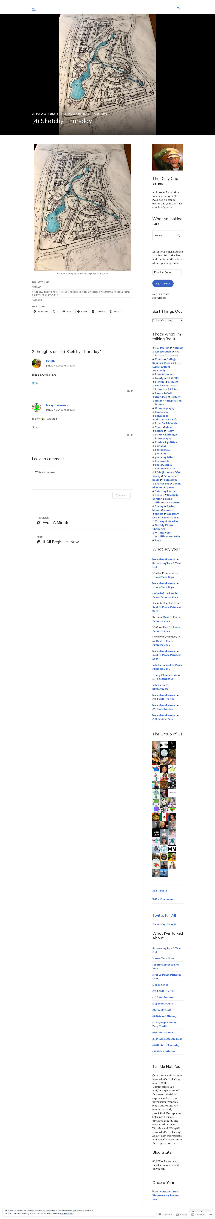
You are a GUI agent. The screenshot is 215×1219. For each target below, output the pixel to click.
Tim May (36, 287)
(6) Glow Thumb (162, 1032)
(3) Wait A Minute (163, 1051)
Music (169, 427)
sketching (52, 295)
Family (159, 378)
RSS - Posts (159, 890)
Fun (62, 114)
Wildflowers (163, 532)
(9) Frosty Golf (161, 1009)
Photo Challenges (166, 434)
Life (174, 419)
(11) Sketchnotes (162, 678)
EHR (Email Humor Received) (166, 366)
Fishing (160, 381)
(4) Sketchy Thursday (166, 1045)
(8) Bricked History (164, 1016)
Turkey (159, 521)
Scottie (159, 494)
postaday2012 (163, 453)
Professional (99, 114)
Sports (175, 502)
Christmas (171, 355)
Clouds (159, 359)
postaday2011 (163, 449)
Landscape (161, 411)
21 (34, 9)
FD (168, 378)
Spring (159, 506)
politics (172, 442)
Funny (159, 393)
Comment (121, 495)
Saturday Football (166, 491)
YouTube (174, 536)
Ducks (168, 362)
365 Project (162, 347)
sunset (159, 513)
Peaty (170, 430)
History (176, 396)
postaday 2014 (164, 457)
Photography (73, 114)
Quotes (170, 487)
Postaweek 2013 (165, 468)
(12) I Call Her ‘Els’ (163, 698)
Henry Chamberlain (165, 675)
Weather (172, 521)
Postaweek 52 (163, 464)
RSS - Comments (162, 899)
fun (36, 292)
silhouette (161, 502)
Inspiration (174, 400)
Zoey (158, 540)
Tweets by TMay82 (164, 924)
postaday (105, 292)
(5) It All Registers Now (167, 1038)
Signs (168, 498)
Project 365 (162, 483)
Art (177, 351)
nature (159, 430)
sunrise (168, 510)
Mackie (173, 423)
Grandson (161, 396)
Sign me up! (163, 283)
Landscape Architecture (54, 292)
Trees (175, 517)
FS (169, 389)
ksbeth (50, 360)
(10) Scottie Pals (162, 719)
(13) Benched (160, 984)
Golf (169, 393)
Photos (86, 114)
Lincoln (160, 423)
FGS (175, 378)
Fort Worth (171, 385)
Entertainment (164, 374)
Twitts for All (164, 915)
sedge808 (158, 593)
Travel (164, 517)
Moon (158, 427)
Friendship (53, 114)
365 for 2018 (39, 114)
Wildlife (160, 536)
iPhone (159, 404)
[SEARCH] (178, 7)
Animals (178, 347)
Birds (158, 355)
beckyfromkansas (57, 405)
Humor (159, 400)
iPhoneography (165, 408)
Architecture (163, 351)
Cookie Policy (67, 1213)
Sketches (39, 295)
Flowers (173, 381)
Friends (160, 389)
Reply (130, 391)
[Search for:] (167, 235)
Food (158, 385)
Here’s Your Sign (163, 576)
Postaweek (162, 460)
